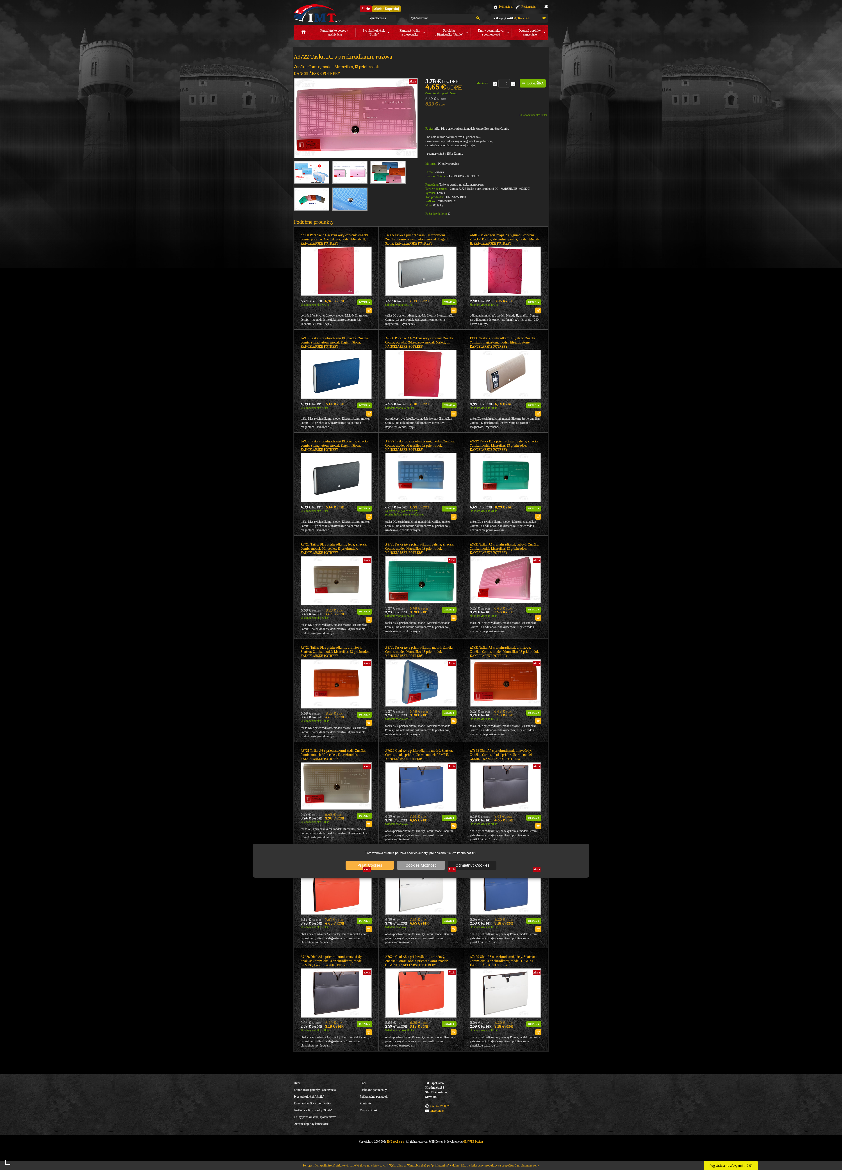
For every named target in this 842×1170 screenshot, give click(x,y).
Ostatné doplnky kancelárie (311, 1123)
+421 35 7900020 (440, 1106)
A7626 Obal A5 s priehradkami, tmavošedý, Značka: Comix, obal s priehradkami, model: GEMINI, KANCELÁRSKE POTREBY (332, 961)
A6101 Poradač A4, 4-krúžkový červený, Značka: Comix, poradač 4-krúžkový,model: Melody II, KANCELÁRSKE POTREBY (335, 239)
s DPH (511, 18)
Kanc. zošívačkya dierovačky (410, 32)
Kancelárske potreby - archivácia (315, 1089)
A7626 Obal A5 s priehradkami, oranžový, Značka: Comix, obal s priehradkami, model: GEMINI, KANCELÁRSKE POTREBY (416, 961)
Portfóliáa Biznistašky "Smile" (449, 32)
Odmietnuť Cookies (472, 865)
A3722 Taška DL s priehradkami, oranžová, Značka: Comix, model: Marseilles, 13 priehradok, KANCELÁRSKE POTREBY (335, 652)
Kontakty (366, 1103)
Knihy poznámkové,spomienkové (491, 32)
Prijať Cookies (369, 865)
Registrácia (528, 7)
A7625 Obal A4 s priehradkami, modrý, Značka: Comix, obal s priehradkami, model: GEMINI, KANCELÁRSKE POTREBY (419, 755)
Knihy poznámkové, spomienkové (315, 1117)
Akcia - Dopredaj (386, 9)
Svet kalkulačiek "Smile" (309, 1096)
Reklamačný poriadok (373, 1096)
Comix (441, 193)
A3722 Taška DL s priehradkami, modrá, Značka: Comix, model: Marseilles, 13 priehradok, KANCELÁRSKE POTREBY (420, 445)
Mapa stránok (368, 1110)
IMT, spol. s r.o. (318, 13)
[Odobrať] (513, 84)
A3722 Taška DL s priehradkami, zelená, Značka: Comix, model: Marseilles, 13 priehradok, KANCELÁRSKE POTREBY (504, 445)
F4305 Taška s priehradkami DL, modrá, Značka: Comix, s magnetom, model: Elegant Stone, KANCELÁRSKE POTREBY (335, 342)
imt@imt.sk (437, 1110)
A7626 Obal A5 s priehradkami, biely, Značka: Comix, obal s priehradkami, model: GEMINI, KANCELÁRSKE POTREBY (502, 961)
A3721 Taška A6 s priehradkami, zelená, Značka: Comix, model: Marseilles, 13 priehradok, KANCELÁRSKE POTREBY (419, 548)
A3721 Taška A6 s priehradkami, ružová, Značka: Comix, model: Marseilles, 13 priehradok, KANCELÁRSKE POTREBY (505, 548)
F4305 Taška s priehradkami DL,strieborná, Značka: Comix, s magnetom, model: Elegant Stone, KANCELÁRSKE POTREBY (416, 239)
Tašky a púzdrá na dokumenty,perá (461, 184)
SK (546, 7)
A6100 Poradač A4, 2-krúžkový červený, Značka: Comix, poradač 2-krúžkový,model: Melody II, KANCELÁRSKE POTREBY (420, 342)
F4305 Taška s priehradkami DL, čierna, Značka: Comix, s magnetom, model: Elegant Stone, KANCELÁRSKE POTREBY (335, 445)
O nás (363, 1083)
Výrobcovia (377, 18)
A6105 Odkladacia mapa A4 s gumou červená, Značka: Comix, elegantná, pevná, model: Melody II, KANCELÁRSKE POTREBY (505, 239)
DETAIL (363, 302)
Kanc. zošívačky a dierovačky (312, 1103)
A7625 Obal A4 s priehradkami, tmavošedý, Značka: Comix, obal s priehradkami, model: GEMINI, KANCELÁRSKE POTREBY (501, 755)
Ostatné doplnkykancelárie (530, 32)
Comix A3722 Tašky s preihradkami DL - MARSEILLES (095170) (490, 189)
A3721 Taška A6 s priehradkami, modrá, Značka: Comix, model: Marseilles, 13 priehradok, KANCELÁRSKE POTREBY (419, 652)
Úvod (297, 1083)
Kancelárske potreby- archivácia (334, 32)
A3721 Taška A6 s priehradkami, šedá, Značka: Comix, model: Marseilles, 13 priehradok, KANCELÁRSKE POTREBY (334, 755)
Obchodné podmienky (373, 1089)
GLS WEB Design (473, 1141)
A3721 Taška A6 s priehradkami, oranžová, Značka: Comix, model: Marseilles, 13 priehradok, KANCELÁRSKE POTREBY (504, 652)
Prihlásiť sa (506, 7)
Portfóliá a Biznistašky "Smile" (313, 1110)
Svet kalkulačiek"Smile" (374, 32)
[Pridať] (495, 84)
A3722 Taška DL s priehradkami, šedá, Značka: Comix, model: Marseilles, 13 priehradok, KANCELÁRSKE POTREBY (334, 548)
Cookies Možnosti (421, 865)
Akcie (365, 9)
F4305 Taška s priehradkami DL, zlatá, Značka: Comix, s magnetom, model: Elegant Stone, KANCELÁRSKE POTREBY (503, 342)
